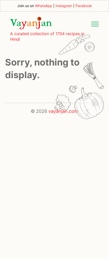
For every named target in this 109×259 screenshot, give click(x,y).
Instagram (64, 6)
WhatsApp (43, 6)
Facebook (84, 6)
